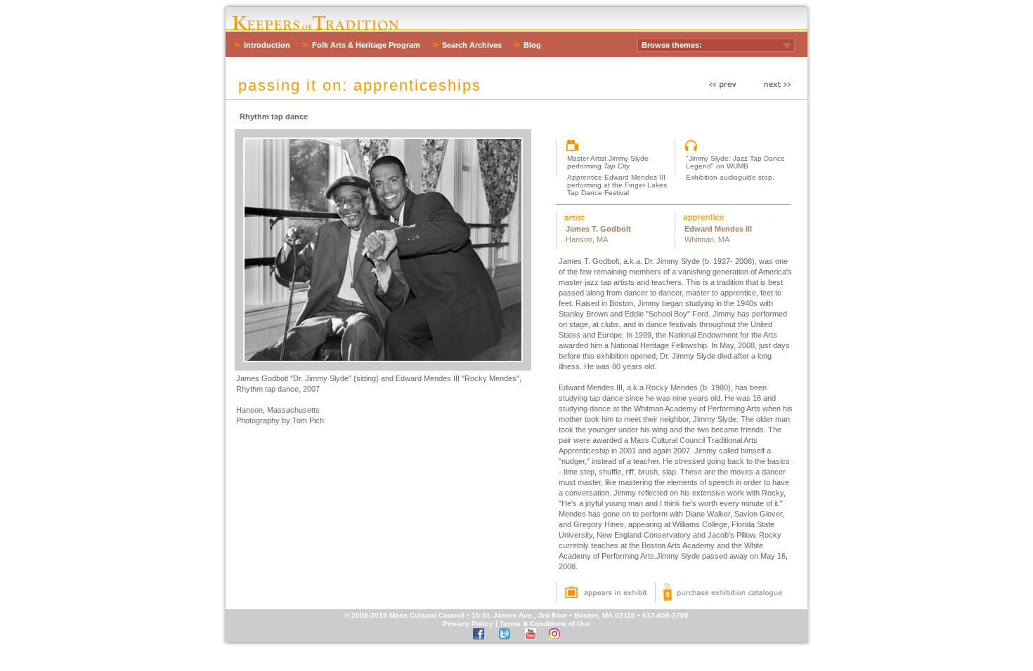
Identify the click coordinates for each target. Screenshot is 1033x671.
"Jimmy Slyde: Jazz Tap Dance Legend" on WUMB (735, 162)
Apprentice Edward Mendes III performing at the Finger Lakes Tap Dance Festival (617, 185)
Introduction (267, 45)
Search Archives (472, 45)
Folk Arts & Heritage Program (366, 45)
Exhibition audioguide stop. (730, 177)
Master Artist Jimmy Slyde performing (608, 162)
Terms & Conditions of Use (545, 623)
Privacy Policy (468, 623)
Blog (532, 45)
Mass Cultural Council (426, 615)
